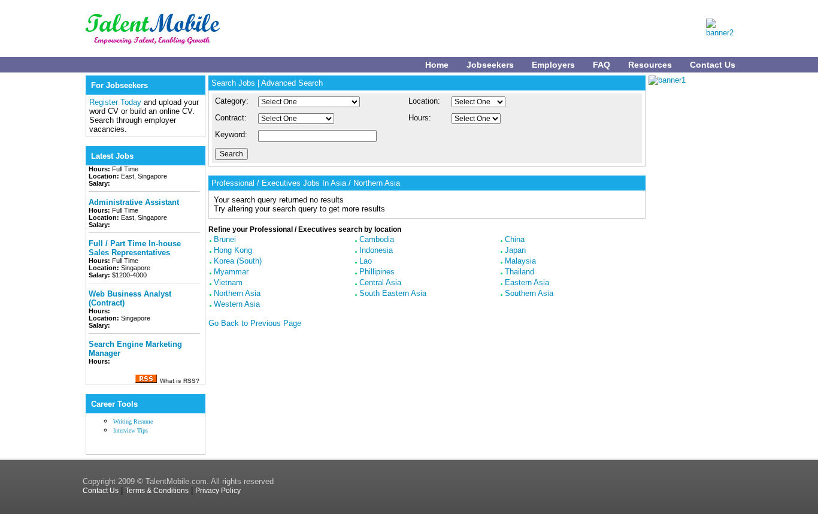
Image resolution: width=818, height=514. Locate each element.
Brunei (225, 239)
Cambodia (376, 239)
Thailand (519, 271)
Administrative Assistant (134, 198)
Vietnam (228, 282)
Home (437, 64)
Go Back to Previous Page (254, 323)
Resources (650, 64)
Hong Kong (233, 250)
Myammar (231, 271)
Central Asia (380, 282)
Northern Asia (237, 293)
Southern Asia (529, 293)
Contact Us (712, 64)
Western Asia (237, 304)
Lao (365, 260)
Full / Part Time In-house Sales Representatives (135, 244)
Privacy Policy (218, 490)
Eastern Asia (527, 282)
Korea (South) (238, 260)
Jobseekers (490, 64)
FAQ (601, 64)
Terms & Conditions (157, 490)
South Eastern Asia (392, 293)
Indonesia (376, 250)
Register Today (116, 102)
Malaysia (520, 260)
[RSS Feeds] (145, 380)
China (515, 239)
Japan (515, 250)
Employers (553, 64)
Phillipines (377, 271)
